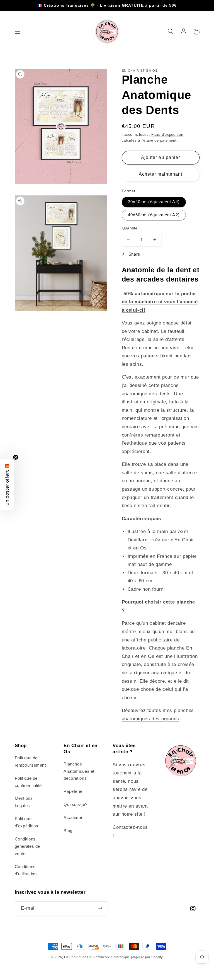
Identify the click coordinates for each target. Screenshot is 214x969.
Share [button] (134, 254)
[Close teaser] (15, 457)
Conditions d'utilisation (26, 870)
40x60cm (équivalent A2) (154, 215)
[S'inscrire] (100, 908)
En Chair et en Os (78, 957)
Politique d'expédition (26, 822)
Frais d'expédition (167, 135)
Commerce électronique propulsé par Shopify (128, 957)
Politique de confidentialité (28, 782)
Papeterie (73, 791)
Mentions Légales (24, 802)
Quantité (130, 228)
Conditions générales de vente (27, 846)
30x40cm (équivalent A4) (154, 202)
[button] (17, 31)
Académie (73, 817)
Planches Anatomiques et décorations (79, 771)
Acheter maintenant (161, 174)
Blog (68, 831)
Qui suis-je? (75, 804)
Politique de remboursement (30, 761)
